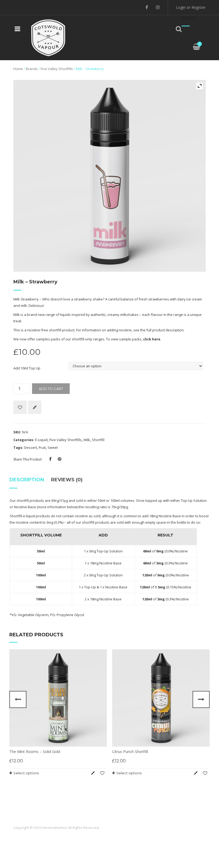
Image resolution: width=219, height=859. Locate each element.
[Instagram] (158, 7)
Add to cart (51, 388)
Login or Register (191, 7)
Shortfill (98, 439)
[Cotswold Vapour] (48, 37)
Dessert (30, 447)
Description (26, 480)
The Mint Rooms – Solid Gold (34, 751)
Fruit (42, 447)
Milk (87, 439)
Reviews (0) (67, 480)
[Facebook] (147, 7)
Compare (34, 407)
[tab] (28, 482)
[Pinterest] (59, 459)
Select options (26, 773)
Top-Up (90, 587)
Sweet (53, 447)
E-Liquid (41, 439)
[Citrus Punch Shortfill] (161, 698)
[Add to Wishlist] (20, 407)
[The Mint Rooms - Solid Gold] (58, 698)
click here (151, 339)
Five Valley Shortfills (57, 68)
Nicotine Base (25, 506)
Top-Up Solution (194, 500)
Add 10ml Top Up (26, 368)
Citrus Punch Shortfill (130, 751)
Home (18, 68)
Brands (32, 68)
